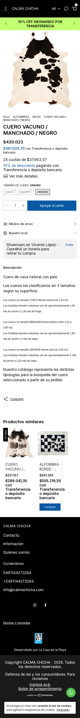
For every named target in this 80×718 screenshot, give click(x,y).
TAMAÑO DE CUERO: (22, 185)
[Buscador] (66, 9)
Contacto (11, 535)
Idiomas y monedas (16, 623)
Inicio (6, 116)
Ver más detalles (23, 176)
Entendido (63, 709)
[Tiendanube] (40, 695)
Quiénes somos (16, 552)
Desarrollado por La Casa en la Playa (40, 650)
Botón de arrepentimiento (40, 689)
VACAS (36, 116)
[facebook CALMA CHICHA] (45, 605)
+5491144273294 (18, 581)
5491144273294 (17, 573)
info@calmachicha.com (23, 590)
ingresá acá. (40, 684)
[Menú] (6, 9)
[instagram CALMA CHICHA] (34, 605)
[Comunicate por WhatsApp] (71, 692)
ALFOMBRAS (21, 116)
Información (13, 544)
